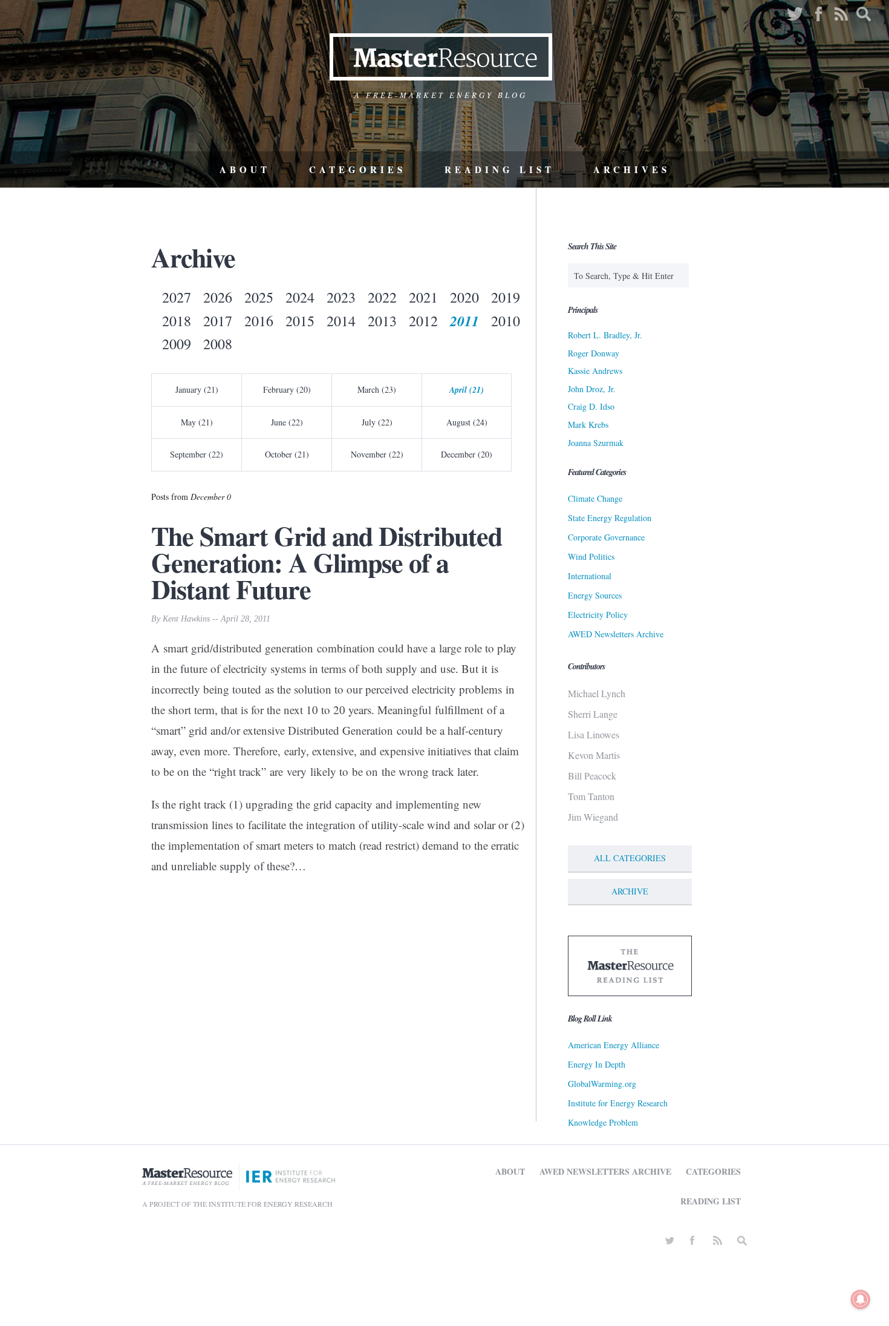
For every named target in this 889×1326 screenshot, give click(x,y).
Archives (631, 169)
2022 (382, 297)
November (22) (377, 454)
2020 (464, 297)
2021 (423, 297)
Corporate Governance (606, 537)
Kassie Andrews (595, 370)
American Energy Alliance (613, 1045)
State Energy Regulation (609, 518)
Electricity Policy (598, 614)
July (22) (377, 422)
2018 (176, 320)
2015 (299, 320)
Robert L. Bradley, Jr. (605, 335)
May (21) (197, 422)
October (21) (287, 454)
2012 (423, 320)
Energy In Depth (596, 1064)
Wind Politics (591, 556)
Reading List (499, 169)
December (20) (466, 454)
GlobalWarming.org (602, 1083)
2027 (176, 297)
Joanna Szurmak (596, 442)
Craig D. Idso (591, 406)
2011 (464, 320)
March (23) (376, 389)
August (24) (466, 422)
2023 (341, 297)
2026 (217, 297)
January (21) (196, 389)
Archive (629, 891)
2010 (505, 320)
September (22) (196, 454)
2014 (341, 320)
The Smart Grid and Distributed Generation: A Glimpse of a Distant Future (326, 562)
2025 (258, 297)
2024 (299, 297)
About (245, 169)
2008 (217, 343)
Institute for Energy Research (618, 1103)
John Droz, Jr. (592, 389)
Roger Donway (593, 353)
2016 (258, 320)
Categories (357, 169)
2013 (382, 320)
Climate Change (595, 498)
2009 (176, 343)
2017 (217, 320)
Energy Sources (595, 595)
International (589, 576)
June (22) (287, 422)
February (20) (287, 389)
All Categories (630, 858)
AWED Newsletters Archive (615, 634)
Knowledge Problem (603, 1122)
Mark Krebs (588, 424)
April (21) (466, 390)
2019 (505, 297)
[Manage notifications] (860, 1299)
